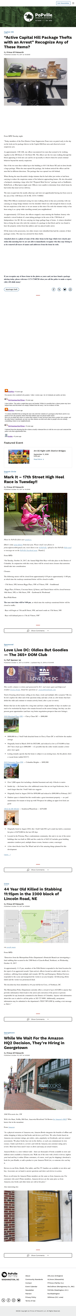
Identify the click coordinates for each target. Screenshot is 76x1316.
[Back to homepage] (6, 3)
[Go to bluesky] (19, 1300)
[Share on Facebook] (53, 289)
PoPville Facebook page (28, 550)
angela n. (28, 539)
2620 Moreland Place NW (13, 716)
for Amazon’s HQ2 (60, 1119)
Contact (28, 1283)
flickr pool (67, 547)
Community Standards (34, 1279)
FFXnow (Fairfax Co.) (56, 1283)
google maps (11, 947)
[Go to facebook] (8, 1300)
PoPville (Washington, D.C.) (58, 1290)
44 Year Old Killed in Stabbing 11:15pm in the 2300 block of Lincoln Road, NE (33, 894)
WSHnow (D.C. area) (55, 1297)
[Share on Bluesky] (64, 289)
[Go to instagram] (13, 1300)
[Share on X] (59, 289)
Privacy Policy (30, 1297)
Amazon (11, 1127)
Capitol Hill (9, 32)
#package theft (11, 289)
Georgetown (9, 1033)
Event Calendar (31, 1286)
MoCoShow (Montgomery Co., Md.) (61, 1286)
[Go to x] (3, 1300)
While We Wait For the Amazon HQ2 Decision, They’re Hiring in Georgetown (34, 1043)
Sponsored (8, 644)
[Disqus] (38, 362)
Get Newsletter (63, 3)
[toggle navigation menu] (73, 3)
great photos (18, 544)
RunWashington (54, 1294)
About (27, 1276)
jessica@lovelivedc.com (47, 689)
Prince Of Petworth (15, 52)
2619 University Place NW (13, 762)
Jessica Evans (15, 689)
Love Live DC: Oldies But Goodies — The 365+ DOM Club (36, 652)
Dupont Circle (10, 471)
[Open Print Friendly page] (70, 289)
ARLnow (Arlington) (55, 1276)
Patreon (28, 1294)
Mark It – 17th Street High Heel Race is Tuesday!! (34, 479)
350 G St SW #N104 (11, 809)
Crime (6, 884)
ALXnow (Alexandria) (56, 1279)
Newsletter (29, 1290)
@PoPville (43, 547)
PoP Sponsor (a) (14, 660)
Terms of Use (30, 1301)
